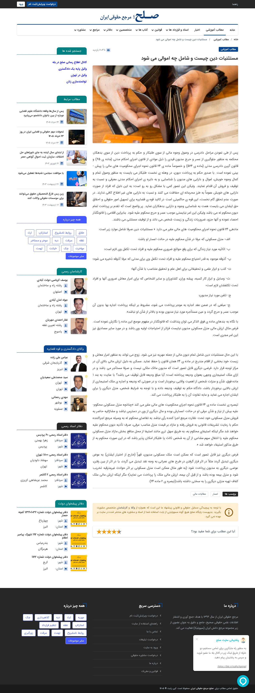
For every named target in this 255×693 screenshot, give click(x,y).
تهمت (39, 248)
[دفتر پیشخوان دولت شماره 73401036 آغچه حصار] (79, 519)
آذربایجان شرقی (52, 363)
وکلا (133, 508)
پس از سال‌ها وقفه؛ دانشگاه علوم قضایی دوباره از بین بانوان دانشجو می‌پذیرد (41, 113)
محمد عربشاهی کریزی (34, 480)
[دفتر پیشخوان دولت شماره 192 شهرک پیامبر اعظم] (79, 541)
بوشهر (58, 402)
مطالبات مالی (199, 494)
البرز (45, 527)
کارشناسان (122, 508)
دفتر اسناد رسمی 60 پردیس (52, 435)
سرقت (68, 240)
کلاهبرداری (43, 617)
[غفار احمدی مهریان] (79, 326)
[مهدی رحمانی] (79, 403)
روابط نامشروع (63, 233)
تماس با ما (152, 632)
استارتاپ (43, 233)
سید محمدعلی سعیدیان (54, 377)
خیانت (53, 248)
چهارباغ (43, 521)
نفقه (81, 240)
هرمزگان (43, 549)
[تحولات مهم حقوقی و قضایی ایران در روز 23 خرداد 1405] (77, 137)
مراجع (96, 30)
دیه (56, 240)
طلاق (81, 233)
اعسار (215, 494)
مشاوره (81, 30)
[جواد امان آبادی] (79, 306)
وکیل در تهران (79, 75)
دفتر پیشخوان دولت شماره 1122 (50, 557)
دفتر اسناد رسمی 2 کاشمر (54, 474)
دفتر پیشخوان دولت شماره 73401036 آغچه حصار (43, 514)
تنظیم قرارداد (49, 625)
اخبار (197, 30)
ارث (30, 233)
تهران (58, 311)
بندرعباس (42, 543)
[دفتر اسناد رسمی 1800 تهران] (79, 461)
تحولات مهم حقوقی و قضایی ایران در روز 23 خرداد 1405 (42, 134)
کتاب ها (143, 30)
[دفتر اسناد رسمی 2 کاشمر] (79, 481)
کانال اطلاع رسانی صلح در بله (69, 62)
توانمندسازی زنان (76, 81)
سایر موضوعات (76, 256)
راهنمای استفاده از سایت (145, 624)
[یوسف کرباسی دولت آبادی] (79, 286)
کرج (45, 562)
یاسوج (58, 331)
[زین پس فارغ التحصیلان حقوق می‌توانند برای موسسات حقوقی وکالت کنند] (77, 199)
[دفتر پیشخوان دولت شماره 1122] (79, 563)
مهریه (81, 617)
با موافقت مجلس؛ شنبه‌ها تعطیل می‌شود (41, 173)
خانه (232, 30)
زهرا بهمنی (41, 440)
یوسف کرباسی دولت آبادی (52, 280)
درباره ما (153, 663)
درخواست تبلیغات (148, 640)
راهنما (235, 4)
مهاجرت (80, 248)
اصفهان (57, 292)
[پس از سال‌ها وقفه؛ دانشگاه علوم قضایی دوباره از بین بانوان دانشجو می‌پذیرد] (77, 116)
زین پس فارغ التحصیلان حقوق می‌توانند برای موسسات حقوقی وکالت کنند (41, 196)
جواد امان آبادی (58, 300)
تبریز (60, 369)
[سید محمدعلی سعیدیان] (79, 383)
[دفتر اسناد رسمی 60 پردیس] (79, 441)
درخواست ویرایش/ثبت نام (42, 4)
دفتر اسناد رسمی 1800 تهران (52, 455)
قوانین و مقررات (149, 671)
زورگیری (28, 633)
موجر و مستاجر (39, 240)
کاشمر (43, 486)
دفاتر (109, 30)
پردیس (42, 446)
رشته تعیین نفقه (52, 325)
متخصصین (125, 30)
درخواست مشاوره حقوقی (144, 655)
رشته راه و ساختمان (50, 285)
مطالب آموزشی (215, 30)
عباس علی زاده (59, 357)
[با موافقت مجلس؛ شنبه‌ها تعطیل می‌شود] (77, 178)
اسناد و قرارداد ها (178, 30)
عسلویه (58, 409)
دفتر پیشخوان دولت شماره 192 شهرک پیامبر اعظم (43, 536)
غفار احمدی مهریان (56, 320)
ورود (21, 4)
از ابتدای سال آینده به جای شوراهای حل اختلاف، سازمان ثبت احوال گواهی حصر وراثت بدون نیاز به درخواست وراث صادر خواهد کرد (42, 154)
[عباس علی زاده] (79, 364)
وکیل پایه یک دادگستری (72, 68)
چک (66, 248)
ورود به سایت (150, 647)
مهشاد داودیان (39, 460)
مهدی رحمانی (59, 397)
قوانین (158, 30)
